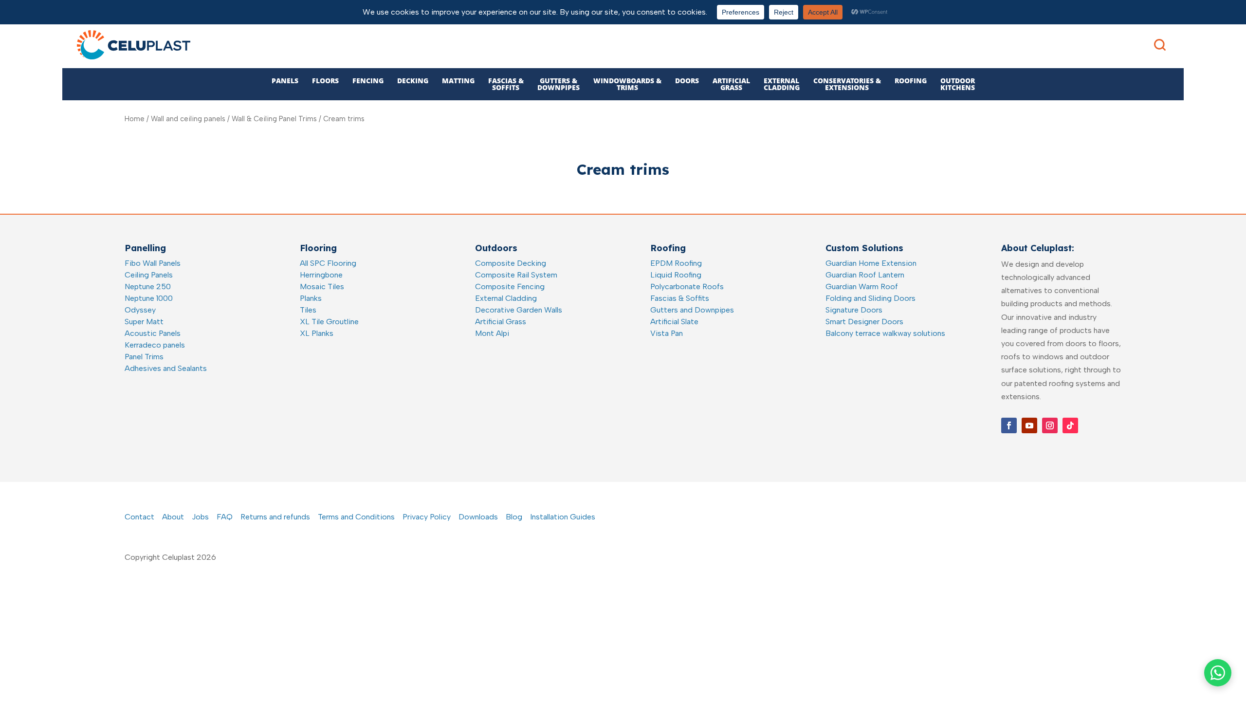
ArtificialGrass (731, 84)
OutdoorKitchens (957, 84)
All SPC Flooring (328, 263)
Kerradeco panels (155, 345)
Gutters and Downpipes (692, 309)
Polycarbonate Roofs (687, 286)
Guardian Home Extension (870, 263)
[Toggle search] (1160, 45)
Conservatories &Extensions (847, 84)
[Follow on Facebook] (1009, 425)
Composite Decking (510, 263)
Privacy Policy (427, 516)
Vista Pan (666, 333)
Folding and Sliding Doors (870, 298)
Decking (412, 80)
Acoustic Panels (153, 333)
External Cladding (506, 298)
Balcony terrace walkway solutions (885, 333)
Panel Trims (144, 356)
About (173, 516)
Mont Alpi (492, 333)
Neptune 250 (148, 286)
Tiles (308, 309)
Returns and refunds (275, 516)
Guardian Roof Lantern (864, 274)
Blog (514, 516)
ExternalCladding (782, 84)
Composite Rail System (516, 274)
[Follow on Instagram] (1050, 425)
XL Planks (316, 333)
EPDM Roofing (676, 263)
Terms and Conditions (356, 516)
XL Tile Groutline (329, 321)
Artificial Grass (500, 321)
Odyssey (140, 309)
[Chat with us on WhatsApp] (1217, 672)
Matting (458, 80)
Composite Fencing (510, 286)
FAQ (225, 516)
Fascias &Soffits (506, 84)
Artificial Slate (674, 321)
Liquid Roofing (675, 274)
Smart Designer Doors (864, 321)
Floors (325, 80)
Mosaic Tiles (322, 286)
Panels (285, 80)
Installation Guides (562, 516)
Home (135, 118)
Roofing (911, 80)
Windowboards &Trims (627, 84)
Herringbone (321, 274)
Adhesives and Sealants (166, 368)
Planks (311, 298)
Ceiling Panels (149, 274)
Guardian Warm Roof (861, 286)
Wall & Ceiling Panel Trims (274, 118)
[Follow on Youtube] (1029, 425)
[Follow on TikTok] (1070, 425)
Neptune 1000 (149, 298)
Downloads (478, 516)
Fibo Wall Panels (153, 263)
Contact (139, 516)
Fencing (368, 80)
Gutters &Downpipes (558, 84)
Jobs (200, 516)
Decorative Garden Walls (518, 309)
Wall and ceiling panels (188, 118)
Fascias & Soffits (679, 298)
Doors (687, 80)
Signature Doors (853, 309)
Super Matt (144, 321)
